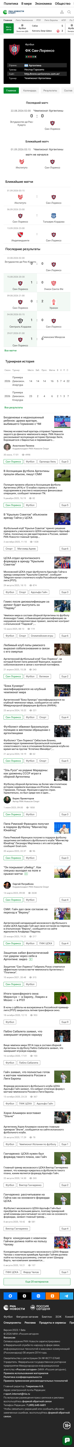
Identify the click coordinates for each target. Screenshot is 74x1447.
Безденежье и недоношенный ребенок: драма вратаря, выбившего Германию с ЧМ (24, 421)
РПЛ (38, 20)
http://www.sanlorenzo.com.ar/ (41, 73)
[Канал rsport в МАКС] (10, 1296)
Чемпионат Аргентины (37, 78)
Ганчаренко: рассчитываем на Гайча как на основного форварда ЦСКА (27, 1198)
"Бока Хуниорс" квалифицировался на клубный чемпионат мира (25, 689)
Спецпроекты (12, 1322)
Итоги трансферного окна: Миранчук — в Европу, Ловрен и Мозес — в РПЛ (25, 997)
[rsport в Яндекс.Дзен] (24, 1296)
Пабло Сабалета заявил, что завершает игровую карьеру (23, 1033)
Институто (21, 167)
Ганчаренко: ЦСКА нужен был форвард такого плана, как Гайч (25, 1155)
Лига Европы (51, 20)
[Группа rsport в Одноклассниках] (52, 1296)
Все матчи (10, 350)
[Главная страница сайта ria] (4, 12)
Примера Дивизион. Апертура (18, 381)
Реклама (30, 1322)
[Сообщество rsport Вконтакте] (38, 1296)
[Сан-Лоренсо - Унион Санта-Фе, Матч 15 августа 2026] (33, 56)
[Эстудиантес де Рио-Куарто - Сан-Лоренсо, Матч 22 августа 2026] (35, 56)
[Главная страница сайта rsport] (21, 12)
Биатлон (47, 1316)
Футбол (29, 44)
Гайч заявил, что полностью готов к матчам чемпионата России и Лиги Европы (27, 1075)
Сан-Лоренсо (52, 129)
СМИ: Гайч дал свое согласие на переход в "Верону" (26, 911)
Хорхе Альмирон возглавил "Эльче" (22, 1114)
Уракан (54, 308)
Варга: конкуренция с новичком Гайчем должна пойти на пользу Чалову (25, 1241)
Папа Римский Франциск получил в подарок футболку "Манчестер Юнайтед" (26, 827)
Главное (8, 20)
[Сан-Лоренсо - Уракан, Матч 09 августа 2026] (31, 56)
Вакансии (9, 1337)
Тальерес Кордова (53, 221)
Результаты (50, 90)
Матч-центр (8, 28)
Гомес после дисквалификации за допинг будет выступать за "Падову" (26, 605)
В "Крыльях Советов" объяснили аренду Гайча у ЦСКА (25, 516)
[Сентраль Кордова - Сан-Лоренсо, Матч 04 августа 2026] (28, 56)
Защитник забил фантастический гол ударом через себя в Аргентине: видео (26, 956)
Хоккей (69, 1316)
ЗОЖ (58, 1316)
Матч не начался (37, 154)
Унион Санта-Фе (53, 289)
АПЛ (63, 20)
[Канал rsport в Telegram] (66, 1296)
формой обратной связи (37, 1401)
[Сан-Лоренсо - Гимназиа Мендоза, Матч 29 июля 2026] (26, 56)
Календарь (29, 90)
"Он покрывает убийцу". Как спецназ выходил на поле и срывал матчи (22, 870)
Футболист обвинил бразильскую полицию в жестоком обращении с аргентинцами (27, 730)
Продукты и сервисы (52, 1322)
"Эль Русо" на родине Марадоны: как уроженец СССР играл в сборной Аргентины (26, 773)
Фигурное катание (27, 1316)
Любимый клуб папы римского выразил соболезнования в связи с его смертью (27, 648)
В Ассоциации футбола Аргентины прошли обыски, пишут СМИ (26, 472)
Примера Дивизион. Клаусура (18, 396)
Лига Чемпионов (24, 20)
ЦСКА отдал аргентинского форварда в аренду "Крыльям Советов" (24, 561)
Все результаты (13, 407)
